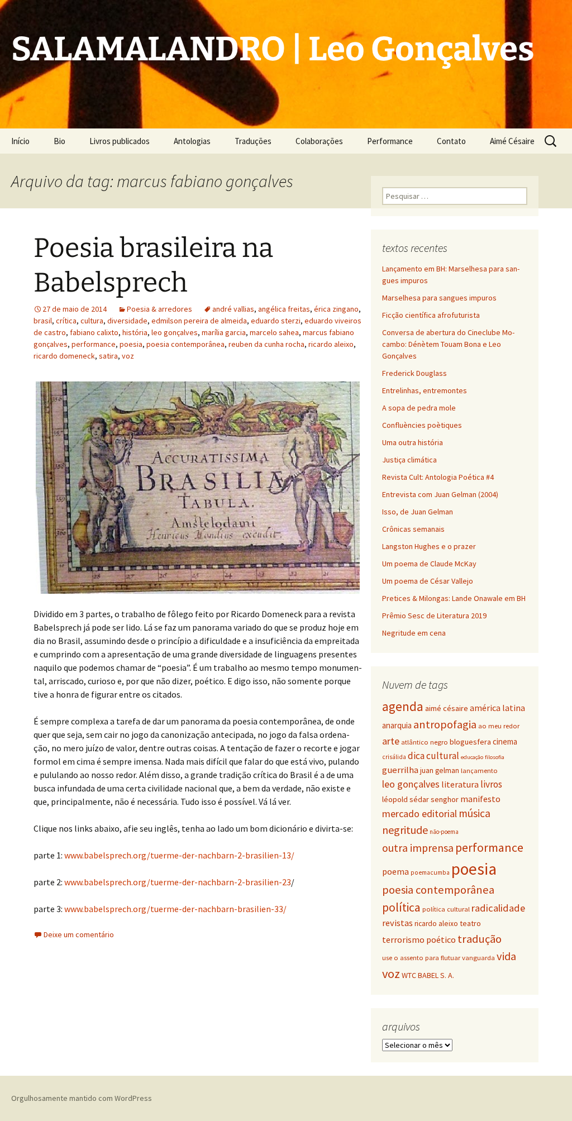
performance (94, 344)
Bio (59, 141)
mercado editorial (419, 813)
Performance (390, 141)
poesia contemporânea (185, 344)
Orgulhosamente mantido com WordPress (81, 1098)
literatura (460, 784)
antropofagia (444, 724)
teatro (470, 923)
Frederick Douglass (414, 373)
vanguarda (478, 957)
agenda (402, 706)
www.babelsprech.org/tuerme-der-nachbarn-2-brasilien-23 (177, 882)
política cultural (446, 909)
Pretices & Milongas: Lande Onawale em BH (454, 598)
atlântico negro (424, 742)
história (134, 332)
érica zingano (336, 309)
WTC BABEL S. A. (428, 975)
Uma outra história (412, 442)
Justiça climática (409, 460)
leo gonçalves (174, 332)
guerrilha (400, 770)
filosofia (494, 757)
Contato (451, 141)
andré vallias (233, 309)
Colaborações (319, 141)
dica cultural (433, 756)
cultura (91, 321)
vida (506, 956)
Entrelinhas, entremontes (424, 390)
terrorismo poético (419, 939)
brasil (43, 321)
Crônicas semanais (413, 529)
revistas (397, 923)
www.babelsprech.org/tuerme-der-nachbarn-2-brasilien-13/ (179, 855)
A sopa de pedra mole (419, 408)
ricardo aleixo (331, 344)
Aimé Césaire (512, 141)
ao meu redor (498, 726)
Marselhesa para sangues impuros (439, 298)
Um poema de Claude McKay (429, 564)
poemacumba (430, 872)
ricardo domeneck (64, 356)
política (401, 907)
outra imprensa (418, 848)
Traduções (253, 141)
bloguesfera (470, 742)
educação (472, 757)
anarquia (397, 725)
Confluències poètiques (422, 425)
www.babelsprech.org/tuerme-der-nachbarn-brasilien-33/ (175, 908)
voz (128, 356)
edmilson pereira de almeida (199, 321)
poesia (131, 344)
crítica (66, 321)
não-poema (444, 832)
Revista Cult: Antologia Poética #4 (438, 477)
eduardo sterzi (276, 321)
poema (395, 871)
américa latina (497, 707)
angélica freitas (284, 309)
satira (108, 356)
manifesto (480, 798)
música (474, 813)
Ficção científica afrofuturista (431, 315)
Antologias (192, 141)
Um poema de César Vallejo (427, 581)
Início (20, 141)
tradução (479, 939)
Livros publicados (119, 141)
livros (491, 784)
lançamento (479, 770)
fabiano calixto (94, 332)
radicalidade (498, 907)
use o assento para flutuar (421, 957)
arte (390, 740)
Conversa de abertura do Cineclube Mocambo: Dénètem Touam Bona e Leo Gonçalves (448, 344)
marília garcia (224, 332)
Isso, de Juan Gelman (417, 512)
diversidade (127, 321)
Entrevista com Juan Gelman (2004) (440, 494)
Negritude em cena (414, 633)
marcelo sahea (274, 332)
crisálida (394, 757)
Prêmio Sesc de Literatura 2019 (434, 615)
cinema (505, 741)
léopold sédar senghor (420, 799)
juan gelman (439, 770)
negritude (405, 830)
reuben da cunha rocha (266, 344)
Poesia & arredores (159, 309)
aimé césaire (446, 708)
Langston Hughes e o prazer (429, 546)
